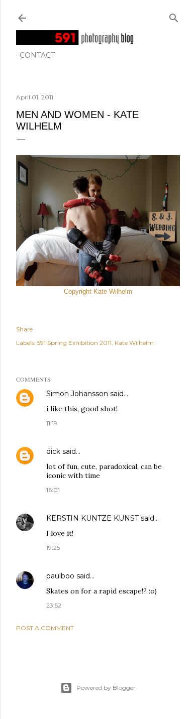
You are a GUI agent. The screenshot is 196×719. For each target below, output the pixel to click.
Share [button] (24, 329)
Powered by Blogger (106, 687)
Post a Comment (45, 628)
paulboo (60, 575)
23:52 (53, 605)
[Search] (174, 16)
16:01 (53, 490)
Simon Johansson (77, 393)
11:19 (51, 423)
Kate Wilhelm (134, 342)
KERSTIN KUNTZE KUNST (92, 518)
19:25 (53, 547)
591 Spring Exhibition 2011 (74, 342)
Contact (37, 55)
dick (53, 451)
